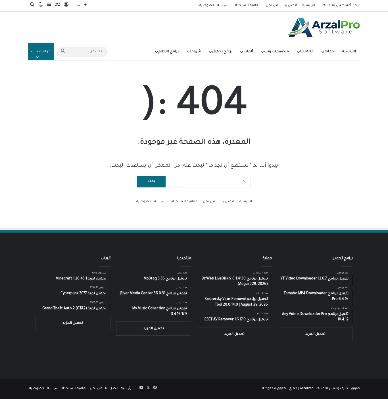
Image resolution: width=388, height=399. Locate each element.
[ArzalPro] (323, 27)
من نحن (272, 5)
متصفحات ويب (276, 52)
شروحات (194, 52)
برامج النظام (168, 52)
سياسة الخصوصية (213, 5)
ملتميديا (307, 52)
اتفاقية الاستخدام (247, 5)
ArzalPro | (308, 388)
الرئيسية (309, 5)
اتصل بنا (290, 5)
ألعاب (248, 52)
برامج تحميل (222, 52)
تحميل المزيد (315, 334)
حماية (329, 52)
